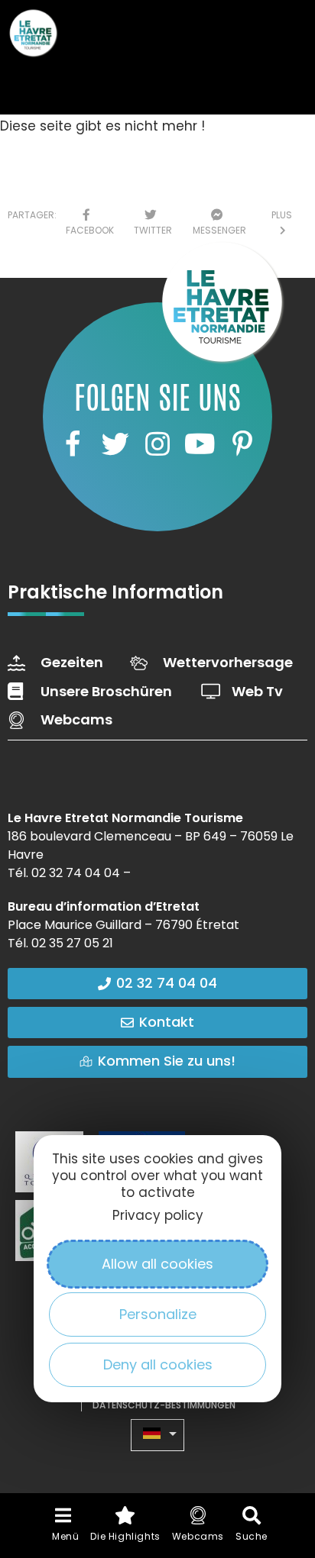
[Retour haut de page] (273, 1409)
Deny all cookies (158, 1364)
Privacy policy (157, 1215)
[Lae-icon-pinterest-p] (242, 444)
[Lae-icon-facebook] (73, 444)
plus (281, 222)
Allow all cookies (157, 1263)
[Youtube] (199, 444)
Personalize (157, 1314)
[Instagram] (157, 444)
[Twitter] (115, 444)
